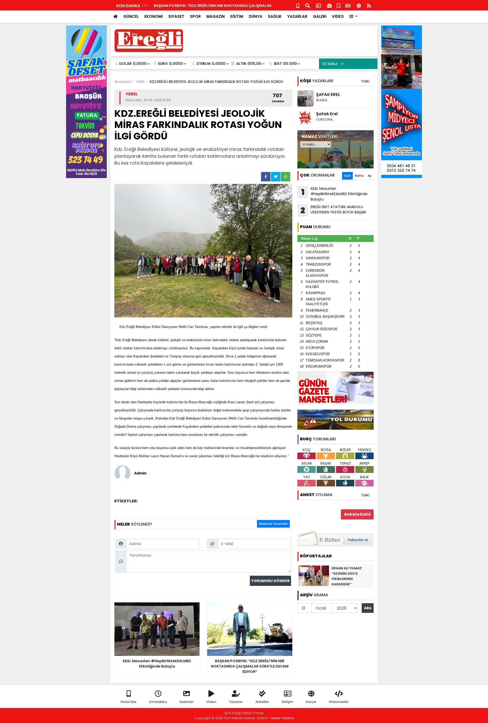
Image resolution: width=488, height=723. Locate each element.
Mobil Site (128, 701)
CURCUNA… (325, 119)
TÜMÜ (365, 81)
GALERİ (319, 16)
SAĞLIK (275, 16)
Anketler (262, 701)
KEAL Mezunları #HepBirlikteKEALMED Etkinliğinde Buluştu (334, 194)
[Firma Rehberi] (329, 5)
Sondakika (158, 701)
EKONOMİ (153, 16)
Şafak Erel (327, 114)
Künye (311, 701)
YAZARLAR (297, 16)
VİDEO (338, 16)
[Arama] (307, 5)
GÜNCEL (131, 16)
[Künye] (358, 5)
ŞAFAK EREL (328, 94)
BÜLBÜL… (323, 100)
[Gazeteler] (348, 5)
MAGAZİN (215, 16)
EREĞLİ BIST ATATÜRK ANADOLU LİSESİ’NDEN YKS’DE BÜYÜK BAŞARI (333, 210)
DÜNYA (255, 16)
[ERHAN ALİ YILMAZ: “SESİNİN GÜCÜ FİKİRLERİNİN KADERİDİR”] (314, 575)
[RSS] (369, 5)
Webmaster (339, 701)
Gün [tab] (347, 175)
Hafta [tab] (359, 175)
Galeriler (186, 701)
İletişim (287, 701)
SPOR (195, 16)
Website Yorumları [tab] (273, 524)
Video (211, 701)
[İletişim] (318, 5)
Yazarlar (236, 701)
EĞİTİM (236, 16)
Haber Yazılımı (282, 718)
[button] (353, 16)
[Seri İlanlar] (338, 5)
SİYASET (176, 16)
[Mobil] (298, 5)
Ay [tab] (370, 175)
